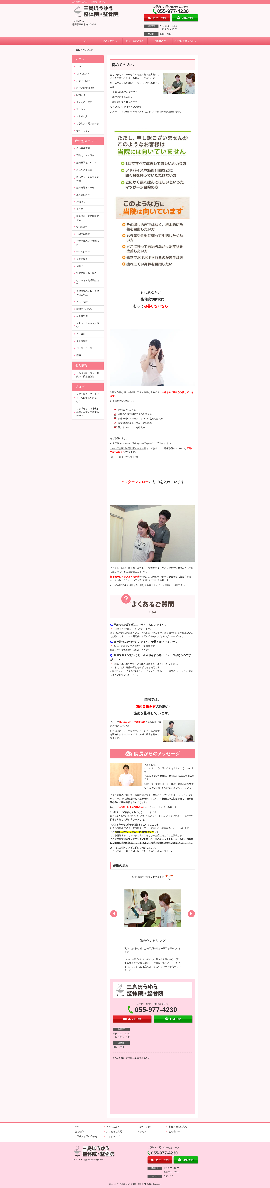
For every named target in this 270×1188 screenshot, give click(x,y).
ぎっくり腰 (82, 302)
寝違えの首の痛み (85, 155)
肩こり (79, 209)
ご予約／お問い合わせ (185, 41)
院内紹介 (80, 95)
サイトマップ (83, 131)
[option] (153, 927)
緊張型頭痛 (82, 227)
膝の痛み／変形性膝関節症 (87, 218)
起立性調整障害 (84, 170)
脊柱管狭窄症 (83, 148)
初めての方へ (110, 41)
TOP (84, 41)
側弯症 (79, 266)
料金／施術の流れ (135, 41)
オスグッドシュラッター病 (87, 179)
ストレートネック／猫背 (87, 325)
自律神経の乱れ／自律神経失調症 (87, 293)
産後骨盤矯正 (83, 316)
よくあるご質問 (84, 102)
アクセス (80, 109)
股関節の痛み (83, 195)
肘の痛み (80, 202)
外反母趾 (80, 334)
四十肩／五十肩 (84, 348)
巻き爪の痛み (83, 252)
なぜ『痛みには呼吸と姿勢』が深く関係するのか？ (87, 412)
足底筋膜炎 (82, 259)
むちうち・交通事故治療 (87, 282)
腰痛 (78, 355)
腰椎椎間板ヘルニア (86, 162)
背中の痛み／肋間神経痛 (87, 243)
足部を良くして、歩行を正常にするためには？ (87, 398)
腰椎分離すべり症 (85, 187)
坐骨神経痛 (82, 341)
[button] (113, 913)
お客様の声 (160, 41)
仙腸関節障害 (83, 234)
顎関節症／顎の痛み (86, 273)
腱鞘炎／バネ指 (84, 309)
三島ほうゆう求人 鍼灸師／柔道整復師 (87, 375)
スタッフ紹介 (83, 81)
